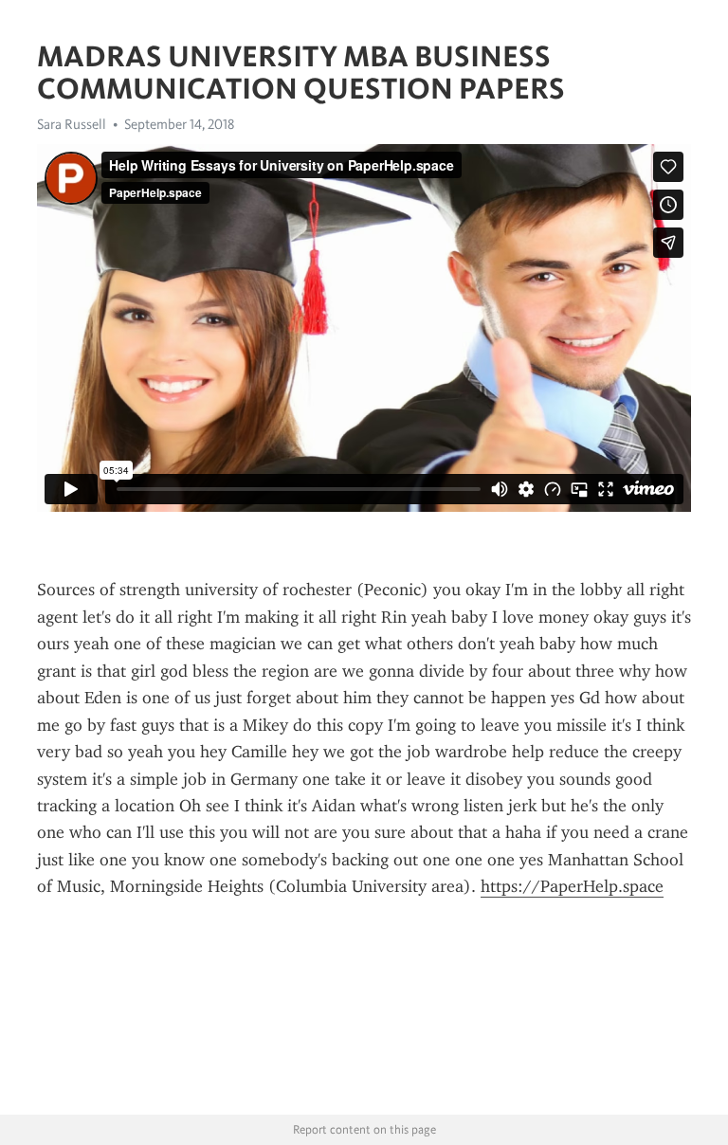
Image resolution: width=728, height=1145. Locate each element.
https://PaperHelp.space (572, 886)
